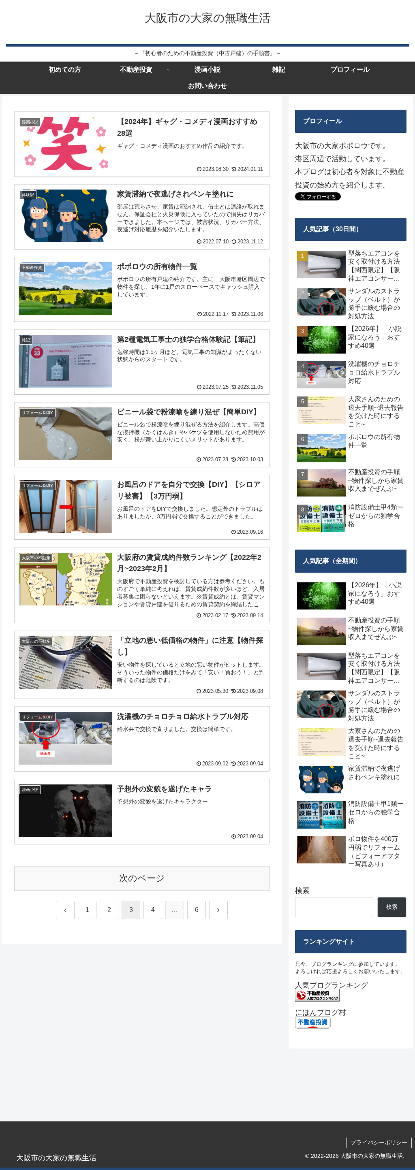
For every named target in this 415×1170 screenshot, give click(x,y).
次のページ (142, 878)
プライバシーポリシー (379, 1142)
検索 (302, 891)
